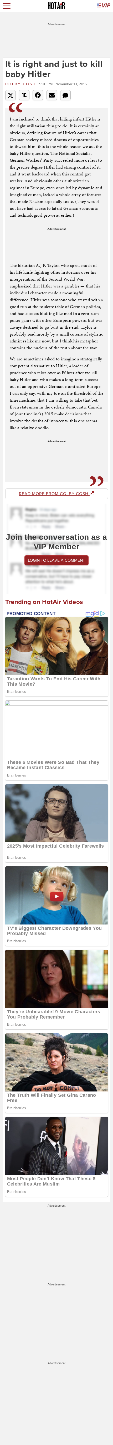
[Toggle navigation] (7, 6)
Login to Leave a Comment (56, 560)
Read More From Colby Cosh (54, 493)
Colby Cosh (21, 84)
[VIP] (103, 6)
